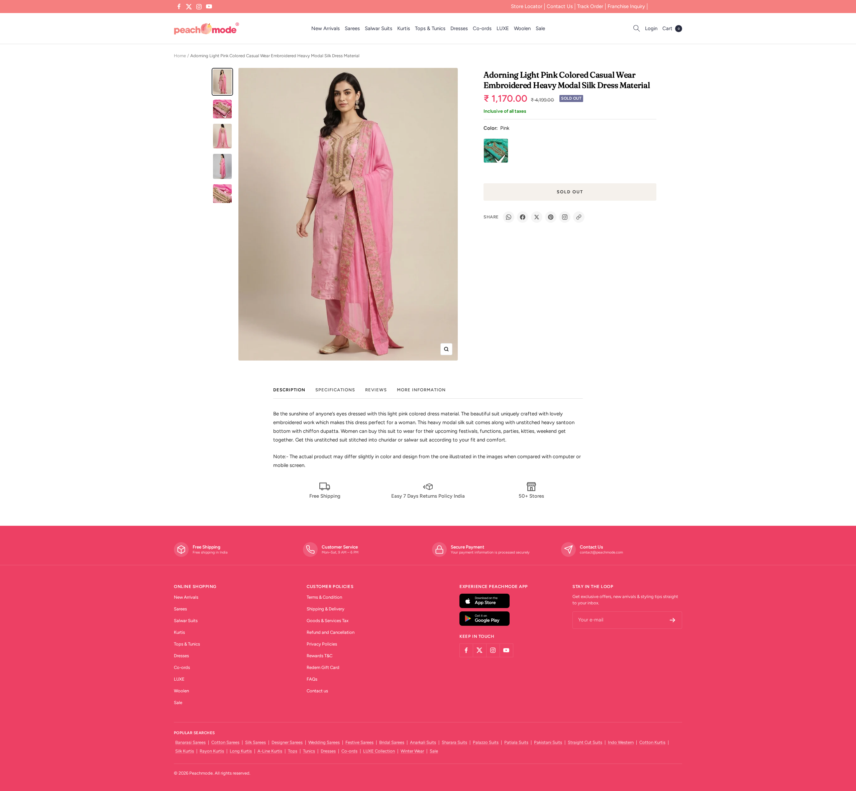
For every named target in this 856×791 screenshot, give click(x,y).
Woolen (522, 28)
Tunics (309, 751)
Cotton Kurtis (652, 742)
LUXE (503, 28)
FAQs (312, 679)
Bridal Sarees (391, 742)
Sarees (352, 28)
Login (651, 28)
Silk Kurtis (184, 751)
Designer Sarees (287, 742)
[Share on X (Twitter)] (536, 217)
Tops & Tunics (430, 28)
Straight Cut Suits (585, 742)
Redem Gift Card (323, 667)
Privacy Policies (322, 644)
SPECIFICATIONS (335, 389)
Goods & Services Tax (327, 620)
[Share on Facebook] (522, 217)
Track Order (590, 6)
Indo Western (621, 742)
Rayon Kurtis (212, 751)
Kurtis (403, 28)
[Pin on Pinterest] (550, 217)
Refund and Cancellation (330, 632)
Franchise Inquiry (626, 6)
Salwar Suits (378, 28)
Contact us (317, 690)
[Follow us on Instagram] (199, 7)
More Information (421, 389)
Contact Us (560, 6)
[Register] (672, 620)
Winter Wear (412, 751)
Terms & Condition (324, 597)
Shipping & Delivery (325, 608)
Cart (671, 28)
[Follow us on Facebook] (179, 7)
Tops (292, 751)
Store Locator (526, 6)
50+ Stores (531, 496)
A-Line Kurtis (269, 751)
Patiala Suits (516, 742)
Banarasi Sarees (190, 742)
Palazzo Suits (486, 742)
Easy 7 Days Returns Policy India (428, 496)
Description (289, 389)
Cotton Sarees (225, 742)
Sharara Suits (454, 742)
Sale (540, 28)
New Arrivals (325, 28)
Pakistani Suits (548, 742)
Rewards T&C (319, 655)
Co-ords (482, 28)
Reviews (376, 389)
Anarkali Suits (423, 742)
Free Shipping (324, 496)
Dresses (459, 28)
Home (180, 55)
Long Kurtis (241, 751)
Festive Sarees (359, 742)
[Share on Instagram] (564, 217)
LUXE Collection (379, 751)
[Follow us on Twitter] (189, 7)
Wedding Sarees (324, 742)
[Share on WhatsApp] (508, 217)
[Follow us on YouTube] (209, 7)
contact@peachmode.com (601, 552)
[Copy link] (578, 217)
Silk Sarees (255, 742)
